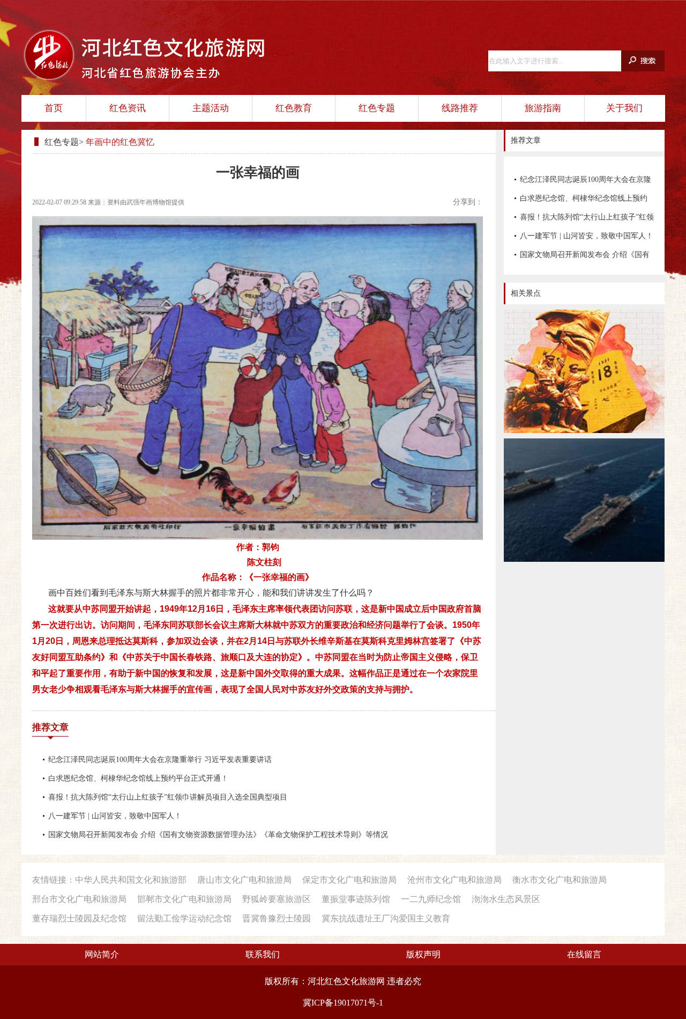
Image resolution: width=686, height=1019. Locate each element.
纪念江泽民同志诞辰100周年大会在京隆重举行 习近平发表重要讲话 (585, 182)
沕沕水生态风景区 (506, 899)
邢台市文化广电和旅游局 (79, 899)
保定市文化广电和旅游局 (349, 879)
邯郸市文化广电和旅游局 (184, 899)
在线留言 (584, 954)
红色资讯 (127, 108)
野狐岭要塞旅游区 (276, 899)
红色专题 (377, 108)
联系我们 (262, 954)
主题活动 (210, 108)
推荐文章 (50, 727)
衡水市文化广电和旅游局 (559, 879)
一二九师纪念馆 (431, 899)
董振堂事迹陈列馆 (356, 899)
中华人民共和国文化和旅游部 (131, 879)
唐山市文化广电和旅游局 (244, 879)
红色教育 (293, 108)
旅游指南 (543, 108)
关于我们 (624, 108)
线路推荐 (460, 108)
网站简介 (102, 954)
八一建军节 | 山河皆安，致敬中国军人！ (586, 236)
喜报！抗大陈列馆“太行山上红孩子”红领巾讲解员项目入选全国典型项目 (587, 219)
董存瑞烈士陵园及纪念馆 (79, 918)
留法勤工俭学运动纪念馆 (184, 918)
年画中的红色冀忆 (120, 141)
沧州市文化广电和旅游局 (454, 879)
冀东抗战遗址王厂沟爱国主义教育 (386, 918)
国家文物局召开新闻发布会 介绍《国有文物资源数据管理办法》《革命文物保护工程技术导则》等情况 (585, 257)
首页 (53, 108)
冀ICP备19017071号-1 (343, 1002)
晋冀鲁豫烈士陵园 (276, 918)
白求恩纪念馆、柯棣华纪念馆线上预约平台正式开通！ (583, 201)
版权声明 (423, 954)
